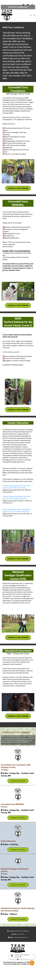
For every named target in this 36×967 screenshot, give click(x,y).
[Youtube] (28, 4)
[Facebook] (23, 4)
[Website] (32, 4)
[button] (30, 15)
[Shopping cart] (34, 15)
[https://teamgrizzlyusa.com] (7, 15)
